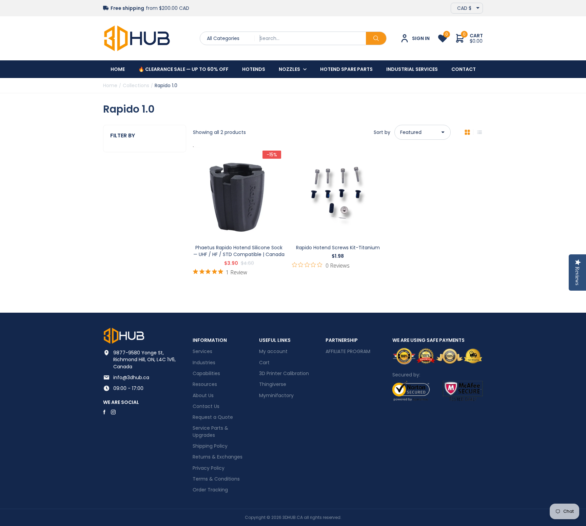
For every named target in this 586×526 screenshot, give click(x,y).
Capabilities (206, 373)
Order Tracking (210, 489)
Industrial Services (412, 69)
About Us (203, 395)
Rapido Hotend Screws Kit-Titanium (338, 247)
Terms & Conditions (216, 478)
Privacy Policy (208, 468)
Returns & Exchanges (217, 456)
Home (118, 69)
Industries (204, 362)
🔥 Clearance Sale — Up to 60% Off (183, 69)
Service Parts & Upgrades (210, 431)
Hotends (253, 69)
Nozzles (289, 69)
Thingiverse (272, 384)
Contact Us (206, 406)
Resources (205, 384)
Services (202, 351)
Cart (264, 362)
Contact (463, 69)
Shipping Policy (210, 446)
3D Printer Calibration (284, 373)
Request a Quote (213, 417)
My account (273, 351)
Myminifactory (276, 395)
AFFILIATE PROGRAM (348, 351)
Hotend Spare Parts (346, 69)
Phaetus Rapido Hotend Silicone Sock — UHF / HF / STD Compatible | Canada (239, 251)
